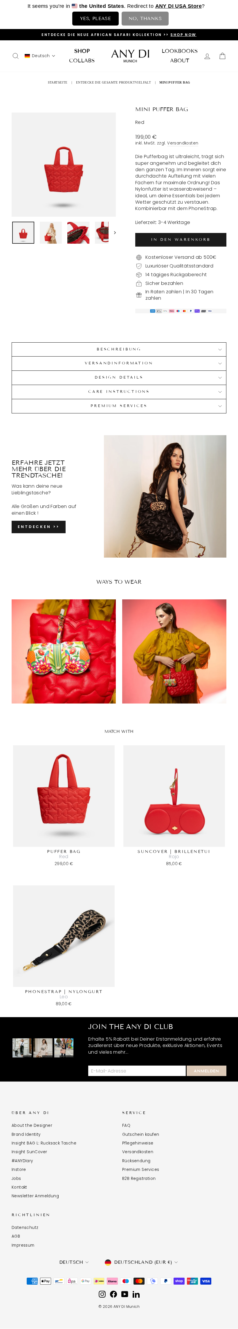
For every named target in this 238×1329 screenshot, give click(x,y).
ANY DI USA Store (178, 6)
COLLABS (82, 60)
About (179, 60)
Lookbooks (180, 51)
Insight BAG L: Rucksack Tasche (44, 1143)
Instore (19, 1169)
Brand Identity (26, 1134)
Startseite (58, 82)
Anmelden (206, 1071)
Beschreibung (119, 349)
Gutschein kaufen (140, 1134)
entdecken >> (38, 526)
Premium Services (119, 406)
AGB (16, 1236)
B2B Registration (139, 1178)
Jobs (16, 1178)
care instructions (119, 391)
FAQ (126, 1125)
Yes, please (95, 18)
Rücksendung (136, 1161)
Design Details (119, 377)
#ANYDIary (22, 1161)
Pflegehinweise (138, 1143)
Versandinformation (119, 363)
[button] (40, 55)
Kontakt (19, 1187)
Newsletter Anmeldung (35, 1196)
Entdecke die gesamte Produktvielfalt (113, 82)
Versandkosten (182, 143)
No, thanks (145, 18)
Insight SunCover (29, 1152)
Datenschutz (25, 1227)
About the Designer (32, 1125)
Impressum (23, 1245)
